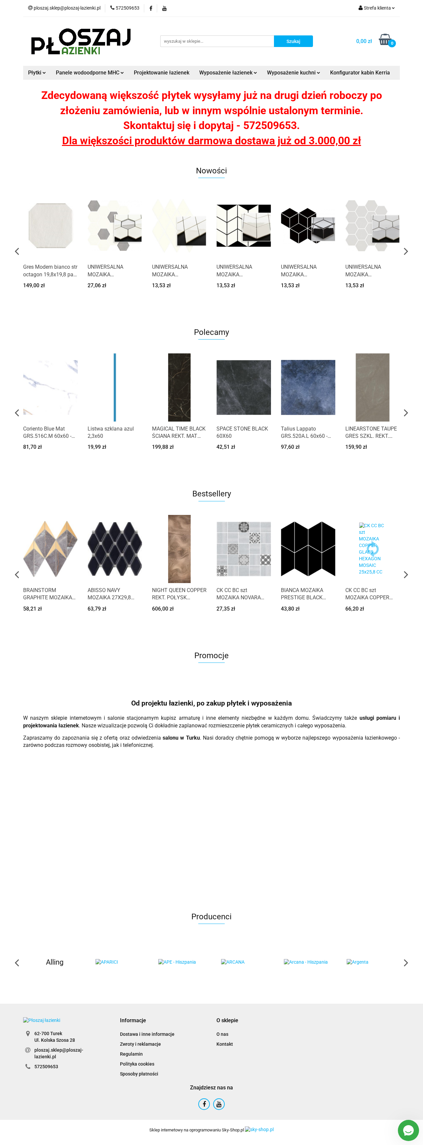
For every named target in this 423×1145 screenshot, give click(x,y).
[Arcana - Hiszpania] (262, 962)
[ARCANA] (200, 962)
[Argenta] (325, 962)
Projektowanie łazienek (161, 72)
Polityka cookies (137, 1064)
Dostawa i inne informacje (147, 1034)
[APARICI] (74, 962)
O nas (222, 1034)
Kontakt (224, 1044)
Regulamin (131, 1054)
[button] (133, 1021)
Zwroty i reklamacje (140, 1044)
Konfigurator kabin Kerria (360, 72)
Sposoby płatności (139, 1073)
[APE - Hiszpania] (137, 962)
